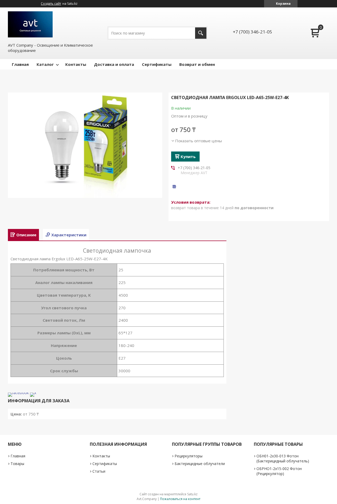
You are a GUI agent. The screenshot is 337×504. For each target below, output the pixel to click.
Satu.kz (192, 494)
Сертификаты (156, 64)
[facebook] (18, 392)
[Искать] (200, 33)
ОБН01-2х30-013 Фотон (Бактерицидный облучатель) (282, 458)
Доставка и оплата (114, 64)
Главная (20, 64)
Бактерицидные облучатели (200, 463)
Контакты (75, 64)
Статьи (98, 471)
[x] (33, 392)
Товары (17, 463)
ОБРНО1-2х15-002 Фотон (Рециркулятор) (279, 471)
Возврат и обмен (197, 64)
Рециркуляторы (188, 455)
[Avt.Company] (30, 24)
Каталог (45, 64)
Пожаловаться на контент (180, 499)
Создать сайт (51, 4)
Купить (188, 156)
